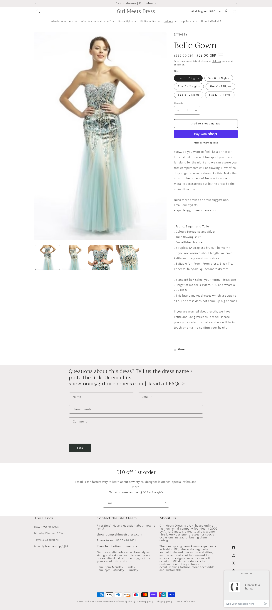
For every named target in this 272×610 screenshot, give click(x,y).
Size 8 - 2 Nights (188, 78)
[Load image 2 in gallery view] (74, 257)
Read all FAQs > (166, 383)
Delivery (216, 61)
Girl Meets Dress (93, 601)
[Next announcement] (236, 3)
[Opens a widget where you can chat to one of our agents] (247, 589)
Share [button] (181, 349)
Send (80, 447)
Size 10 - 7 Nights (220, 86)
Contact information (185, 601)
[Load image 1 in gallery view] (47, 257)
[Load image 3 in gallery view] (100, 257)
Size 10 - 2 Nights (189, 86)
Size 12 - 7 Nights (220, 94)
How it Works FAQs (46, 526)
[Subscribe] (165, 503)
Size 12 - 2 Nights (188, 94)
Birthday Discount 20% (48, 533)
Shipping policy (164, 601)
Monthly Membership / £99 (51, 546)
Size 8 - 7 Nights (218, 78)
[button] (38, 11)
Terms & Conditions (46, 539)
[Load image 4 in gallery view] (127, 257)
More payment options (206, 143)
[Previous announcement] (35, 3)
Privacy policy (146, 601)
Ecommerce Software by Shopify (119, 601)
